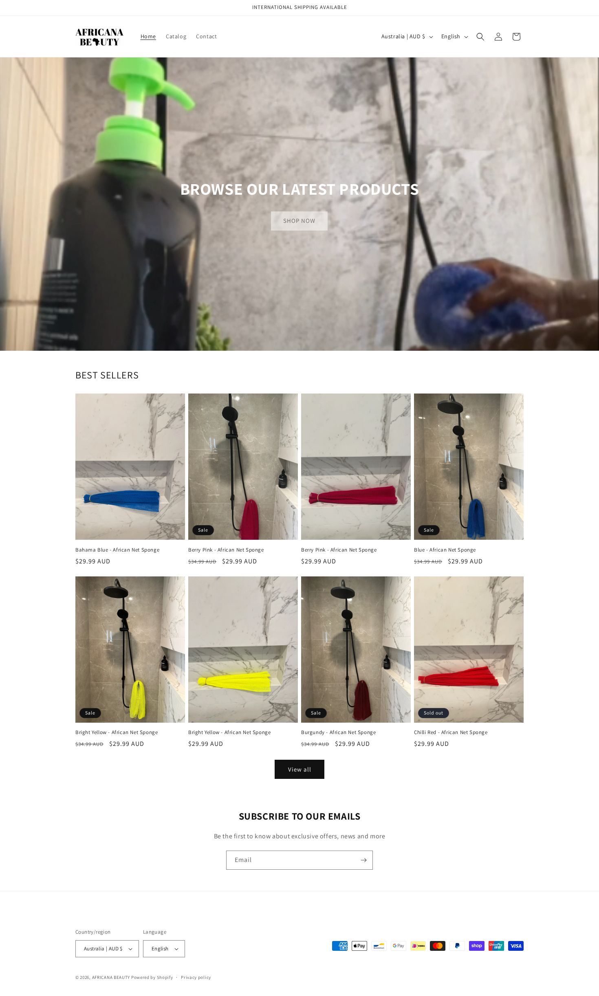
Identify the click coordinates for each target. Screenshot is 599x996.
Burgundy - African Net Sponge (338, 732)
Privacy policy (196, 977)
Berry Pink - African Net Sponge (226, 550)
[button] (480, 37)
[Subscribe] (363, 860)
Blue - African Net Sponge (445, 550)
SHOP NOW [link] (299, 220)
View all (299, 769)
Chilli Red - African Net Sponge (451, 732)
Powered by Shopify (152, 977)
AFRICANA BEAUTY (111, 977)
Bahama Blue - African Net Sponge (117, 550)
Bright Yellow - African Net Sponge (116, 732)
